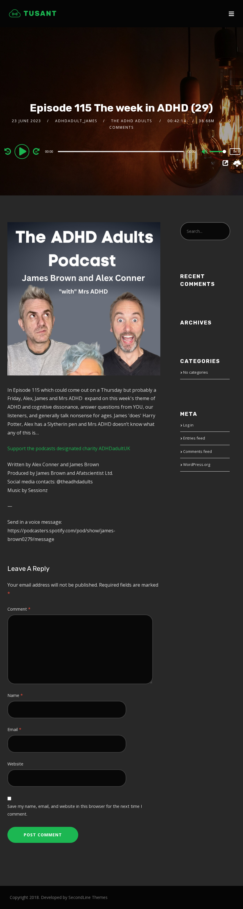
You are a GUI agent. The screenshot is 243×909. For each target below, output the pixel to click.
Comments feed (197, 451)
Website (15, 764)
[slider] (218, 156)
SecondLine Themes (88, 897)
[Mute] (205, 152)
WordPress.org (196, 464)
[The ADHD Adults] (32, 13)
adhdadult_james (76, 120)
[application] (121, 151)
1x (235, 151)
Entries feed (194, 438)
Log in (188, 425)
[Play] (23, 151)
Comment (19, 609)
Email (14, 729)
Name (15, 695)
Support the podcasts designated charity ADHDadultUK (68, 448)
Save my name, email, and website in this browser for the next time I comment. (74, 810)
